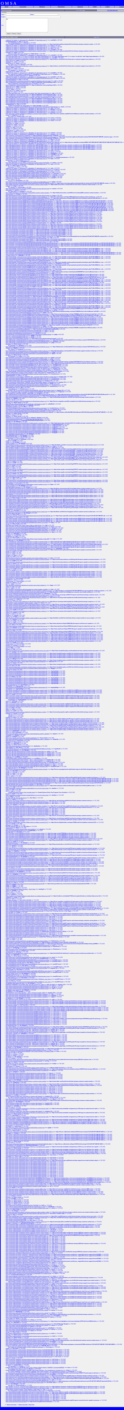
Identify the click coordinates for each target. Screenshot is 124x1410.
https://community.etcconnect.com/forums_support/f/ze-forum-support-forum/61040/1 (28, 1254)
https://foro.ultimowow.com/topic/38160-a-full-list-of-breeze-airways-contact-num (27, 212)
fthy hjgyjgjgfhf (9, 969)
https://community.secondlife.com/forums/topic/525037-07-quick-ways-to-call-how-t (27, 1373)
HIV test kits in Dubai (11, 1005)
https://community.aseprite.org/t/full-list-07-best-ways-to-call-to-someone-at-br (26, 695)
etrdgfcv (8, 841)
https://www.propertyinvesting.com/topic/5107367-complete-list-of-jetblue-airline (26, 359)
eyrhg (7, 701)
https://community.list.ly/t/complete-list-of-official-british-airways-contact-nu (25, 877)
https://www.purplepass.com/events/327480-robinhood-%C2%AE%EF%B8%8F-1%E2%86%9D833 (32, 1344)
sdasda (8, 127)
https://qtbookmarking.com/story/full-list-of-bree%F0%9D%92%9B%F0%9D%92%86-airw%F (30, 394)
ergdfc (7, 586)
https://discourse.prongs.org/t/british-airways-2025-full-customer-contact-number (27, 1191)
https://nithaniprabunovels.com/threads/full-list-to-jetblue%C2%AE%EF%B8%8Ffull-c (28, 908)
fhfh (7, 892)
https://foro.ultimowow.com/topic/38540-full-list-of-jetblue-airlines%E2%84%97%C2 (27, 172)
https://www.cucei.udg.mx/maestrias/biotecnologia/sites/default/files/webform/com (27, 431)
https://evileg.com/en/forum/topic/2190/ (16, 1220)
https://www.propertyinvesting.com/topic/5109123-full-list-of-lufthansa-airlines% (26, 259)
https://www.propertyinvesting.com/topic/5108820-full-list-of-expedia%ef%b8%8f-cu (27, 267)
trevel (7, 1187)
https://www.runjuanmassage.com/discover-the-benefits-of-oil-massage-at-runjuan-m (28, 1272)
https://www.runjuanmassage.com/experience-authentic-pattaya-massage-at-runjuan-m (28, 1324)
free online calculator (11, 900)
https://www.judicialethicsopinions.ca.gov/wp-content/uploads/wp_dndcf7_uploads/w (28, 739)
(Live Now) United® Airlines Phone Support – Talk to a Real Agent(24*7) (24, 759)
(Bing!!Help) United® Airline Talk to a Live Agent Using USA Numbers (24, 381)
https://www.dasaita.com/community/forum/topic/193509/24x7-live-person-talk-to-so (27, 964)
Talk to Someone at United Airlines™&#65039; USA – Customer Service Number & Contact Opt (31, 376)
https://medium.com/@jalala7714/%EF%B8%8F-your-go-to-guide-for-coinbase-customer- (29, 590)
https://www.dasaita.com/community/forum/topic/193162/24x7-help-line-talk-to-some (28, 972)
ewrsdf (7, 461)
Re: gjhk (10, 1385)
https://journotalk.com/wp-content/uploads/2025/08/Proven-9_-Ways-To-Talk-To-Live (28, 366)
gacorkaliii (8, 1364)
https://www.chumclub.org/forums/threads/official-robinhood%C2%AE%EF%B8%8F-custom (30, 183)
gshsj (7, 400)
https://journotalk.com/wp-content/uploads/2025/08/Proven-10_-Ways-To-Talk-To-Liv (28, 364)
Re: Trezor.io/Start (13, 439)
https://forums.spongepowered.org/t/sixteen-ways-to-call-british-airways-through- (27, 769)
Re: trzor (10, 180)
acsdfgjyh (8, 535)
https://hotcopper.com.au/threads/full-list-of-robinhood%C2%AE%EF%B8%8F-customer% (29, 263)
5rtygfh (7, 1065)
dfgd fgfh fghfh (9, 832)
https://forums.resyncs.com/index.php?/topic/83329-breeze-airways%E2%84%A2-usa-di (29, 1356)
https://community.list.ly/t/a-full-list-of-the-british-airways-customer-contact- (25, 864)
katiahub (8, 713)
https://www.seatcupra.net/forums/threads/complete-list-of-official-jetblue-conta (26, 785)
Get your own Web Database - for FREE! (62, 1408)
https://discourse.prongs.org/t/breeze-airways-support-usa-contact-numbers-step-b (27, 1152)
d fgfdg (7, 442)
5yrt (7, 791)
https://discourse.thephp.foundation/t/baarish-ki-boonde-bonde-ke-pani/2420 (25, 410)
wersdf (7, 468)
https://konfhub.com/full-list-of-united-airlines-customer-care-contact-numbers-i (26, 633)
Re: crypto (11, 116)
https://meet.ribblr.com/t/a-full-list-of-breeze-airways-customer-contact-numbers (26, 1085)
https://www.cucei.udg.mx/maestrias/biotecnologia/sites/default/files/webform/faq (27, 530)
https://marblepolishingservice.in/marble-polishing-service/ (21, 937)
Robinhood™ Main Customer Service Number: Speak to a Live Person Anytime (26, 968)
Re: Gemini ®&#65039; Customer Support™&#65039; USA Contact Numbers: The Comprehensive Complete (36, 1371)
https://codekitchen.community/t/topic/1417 (17, 98)
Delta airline (9, 190)
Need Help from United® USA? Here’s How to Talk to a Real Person (23, 525)
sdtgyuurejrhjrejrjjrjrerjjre (12, 420)
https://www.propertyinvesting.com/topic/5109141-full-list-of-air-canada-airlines (26, 247)
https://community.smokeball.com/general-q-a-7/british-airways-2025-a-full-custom (27, 1119)
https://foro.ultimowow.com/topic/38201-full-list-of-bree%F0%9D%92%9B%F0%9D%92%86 (30, 209)
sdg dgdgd (8, 1080)
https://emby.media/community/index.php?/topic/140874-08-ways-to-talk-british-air (27, 1194)
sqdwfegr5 (8, 897)
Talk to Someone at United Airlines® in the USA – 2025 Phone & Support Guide (26, 1029)
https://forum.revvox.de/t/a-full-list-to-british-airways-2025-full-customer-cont (25, 1059)
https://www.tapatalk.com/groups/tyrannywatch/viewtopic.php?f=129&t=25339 (26, 383)
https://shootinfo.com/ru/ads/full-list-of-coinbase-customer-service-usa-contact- (26, 316)
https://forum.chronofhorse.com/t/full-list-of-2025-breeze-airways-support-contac (26, 690)
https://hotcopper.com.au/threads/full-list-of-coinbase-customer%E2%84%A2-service (28, 277)
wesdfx (7, 473)
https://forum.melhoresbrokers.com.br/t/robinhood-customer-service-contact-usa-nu (27, 1340)
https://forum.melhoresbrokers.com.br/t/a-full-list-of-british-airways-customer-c (26, 1314)
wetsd (7, 465)
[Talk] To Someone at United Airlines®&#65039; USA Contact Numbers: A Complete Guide (30, 1051)
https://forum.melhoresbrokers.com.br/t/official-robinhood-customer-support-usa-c (27, 1333)
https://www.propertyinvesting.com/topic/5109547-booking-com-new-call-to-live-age (27, 188)
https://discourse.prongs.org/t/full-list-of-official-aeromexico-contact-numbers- (26, 1073)
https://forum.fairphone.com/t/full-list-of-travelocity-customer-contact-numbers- (26, 1186)
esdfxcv (8, 616)
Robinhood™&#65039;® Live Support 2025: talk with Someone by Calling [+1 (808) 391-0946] (30, 984)
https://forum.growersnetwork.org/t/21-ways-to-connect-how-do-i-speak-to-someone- (27, 1394)
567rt (7, 676)
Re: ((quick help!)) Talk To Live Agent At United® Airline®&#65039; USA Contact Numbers (32, 391)
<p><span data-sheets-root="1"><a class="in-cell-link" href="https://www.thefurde (27, 56)
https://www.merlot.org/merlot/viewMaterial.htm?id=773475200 (22, 1205)
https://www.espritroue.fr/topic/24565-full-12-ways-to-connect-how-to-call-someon (27, 631)
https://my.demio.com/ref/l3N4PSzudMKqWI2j (18, 329)
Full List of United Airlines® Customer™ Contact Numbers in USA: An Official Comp (28, 368)
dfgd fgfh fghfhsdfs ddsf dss (13, 826)
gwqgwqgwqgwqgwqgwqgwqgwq (14, 419)
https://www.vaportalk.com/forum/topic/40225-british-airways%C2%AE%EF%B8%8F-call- (29, 515)
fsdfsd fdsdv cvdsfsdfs (12, 1033)
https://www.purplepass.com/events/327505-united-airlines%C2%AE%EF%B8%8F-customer (30, 1339)
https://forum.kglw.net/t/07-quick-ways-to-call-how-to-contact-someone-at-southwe (27, 802)
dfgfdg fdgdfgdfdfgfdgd (12, 843)
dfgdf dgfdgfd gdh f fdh (12, 387)
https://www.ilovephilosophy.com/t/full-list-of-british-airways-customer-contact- (26, 653)
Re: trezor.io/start (12, 161)
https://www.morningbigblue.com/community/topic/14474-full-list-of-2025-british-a (27, 1321)
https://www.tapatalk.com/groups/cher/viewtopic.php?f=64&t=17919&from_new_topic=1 (29, 979)
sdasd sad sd (9, 60)
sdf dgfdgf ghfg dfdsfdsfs (12, 750)
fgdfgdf (7, 1348)
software (8, 186)
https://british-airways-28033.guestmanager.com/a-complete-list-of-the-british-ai (26, 499)
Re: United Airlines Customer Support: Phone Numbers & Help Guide (26, 1390)
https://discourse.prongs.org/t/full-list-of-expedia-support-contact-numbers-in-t (26, 1067)
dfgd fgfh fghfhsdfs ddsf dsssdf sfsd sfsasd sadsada (19, 784)
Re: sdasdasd (12, 70)
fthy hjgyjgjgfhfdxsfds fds (12, 965)
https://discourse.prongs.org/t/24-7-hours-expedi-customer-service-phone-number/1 (27, 1063)
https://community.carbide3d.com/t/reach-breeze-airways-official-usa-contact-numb (27, 1359)
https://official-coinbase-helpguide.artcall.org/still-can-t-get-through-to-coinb (25, 404)
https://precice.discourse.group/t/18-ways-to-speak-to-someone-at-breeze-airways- (27, 848)
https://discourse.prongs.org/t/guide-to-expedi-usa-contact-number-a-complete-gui (27, 1070)
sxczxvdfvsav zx (12, 389)
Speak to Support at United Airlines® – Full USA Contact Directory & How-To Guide (27, 446)
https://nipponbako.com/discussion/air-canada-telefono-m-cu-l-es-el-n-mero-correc (27, 788)
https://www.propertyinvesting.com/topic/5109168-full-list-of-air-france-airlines (26, 241)
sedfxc (7, 479)
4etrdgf (7, 772)
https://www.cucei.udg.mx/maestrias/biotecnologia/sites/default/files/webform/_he (27, 528)
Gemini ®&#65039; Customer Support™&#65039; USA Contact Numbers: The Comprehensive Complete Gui (34, 1370)
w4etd (7, 694)
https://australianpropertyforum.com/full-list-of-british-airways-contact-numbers (26, 397)
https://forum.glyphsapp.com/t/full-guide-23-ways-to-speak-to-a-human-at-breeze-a (27, 1028)
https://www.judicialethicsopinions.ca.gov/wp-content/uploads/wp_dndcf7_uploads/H (28, 763)
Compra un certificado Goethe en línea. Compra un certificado (22, 1345)
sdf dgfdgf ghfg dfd (11, 768)
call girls (10, 714)
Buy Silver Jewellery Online (13, 1118)
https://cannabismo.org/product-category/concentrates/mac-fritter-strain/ (24, 1382)
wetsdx (7, 642)
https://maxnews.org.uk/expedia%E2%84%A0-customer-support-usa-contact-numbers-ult (29, 548)
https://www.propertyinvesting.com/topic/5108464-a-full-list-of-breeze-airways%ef (27, 314)
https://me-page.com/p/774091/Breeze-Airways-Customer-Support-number (25, 833)
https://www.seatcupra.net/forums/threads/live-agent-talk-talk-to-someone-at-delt (27, 766)
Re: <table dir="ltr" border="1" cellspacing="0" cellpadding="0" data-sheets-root (29, 74)
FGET (7, 939)
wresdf (7, 470)
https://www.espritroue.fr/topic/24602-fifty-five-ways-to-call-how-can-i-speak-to (26, 623)
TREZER (8, 579)
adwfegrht (8, 1095)
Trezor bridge (9, 1318)
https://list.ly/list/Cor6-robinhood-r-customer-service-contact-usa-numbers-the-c (26, 953)
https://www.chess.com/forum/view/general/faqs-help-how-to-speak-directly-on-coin (27, 945)
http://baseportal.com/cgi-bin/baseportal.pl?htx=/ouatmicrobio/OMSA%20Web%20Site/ (28, 334)
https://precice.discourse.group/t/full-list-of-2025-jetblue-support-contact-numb (26, 859)
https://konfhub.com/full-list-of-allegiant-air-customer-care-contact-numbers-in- (26, 585)
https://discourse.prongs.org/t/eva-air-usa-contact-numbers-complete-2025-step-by (27, 999)
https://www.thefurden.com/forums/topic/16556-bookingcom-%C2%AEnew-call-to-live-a (28, 169)
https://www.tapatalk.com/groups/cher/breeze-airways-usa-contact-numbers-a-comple (28, 1007)
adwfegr (8, 1071)
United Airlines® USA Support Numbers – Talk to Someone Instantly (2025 (25, 992)
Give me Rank (9, 912)
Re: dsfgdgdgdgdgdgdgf (14, 43)
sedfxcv (8, 612)
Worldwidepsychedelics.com (13, 406)
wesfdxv (8, 645)
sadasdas (8, 126)
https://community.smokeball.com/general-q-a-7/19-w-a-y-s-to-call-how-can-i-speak (27, 1146)
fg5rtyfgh (8, 1052)
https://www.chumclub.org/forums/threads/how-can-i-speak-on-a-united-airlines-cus (27, 182)
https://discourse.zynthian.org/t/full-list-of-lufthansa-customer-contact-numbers (26, 113)
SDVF (7, 890)
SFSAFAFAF (9, 686)
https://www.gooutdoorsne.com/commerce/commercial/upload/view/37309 (25, 883)
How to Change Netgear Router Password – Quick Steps (20, 889)
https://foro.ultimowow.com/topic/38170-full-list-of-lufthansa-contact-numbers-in (26, 213)
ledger (7, 614)
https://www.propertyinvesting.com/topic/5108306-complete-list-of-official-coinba (27, 327)
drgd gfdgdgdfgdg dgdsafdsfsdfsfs (15, 434)
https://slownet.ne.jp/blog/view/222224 (16, 75)
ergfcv (7, 560)
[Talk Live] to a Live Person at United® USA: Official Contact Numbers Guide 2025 (27, 539)
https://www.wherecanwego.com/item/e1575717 (18, 746)
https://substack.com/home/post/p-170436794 (18, 135)
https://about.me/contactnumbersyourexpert (17, 338)
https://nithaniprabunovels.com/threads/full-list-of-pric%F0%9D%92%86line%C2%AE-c (28, 748)
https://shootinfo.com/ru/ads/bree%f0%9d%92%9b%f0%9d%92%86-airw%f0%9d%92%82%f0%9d (32, 243)
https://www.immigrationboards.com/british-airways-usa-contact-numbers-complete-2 (28, 915)
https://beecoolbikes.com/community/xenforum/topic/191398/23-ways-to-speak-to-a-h (28, 1035)
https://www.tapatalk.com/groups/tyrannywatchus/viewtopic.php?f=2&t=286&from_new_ (29, 248)
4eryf (7, 823)
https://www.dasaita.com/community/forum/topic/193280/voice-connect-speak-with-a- (28, 967)
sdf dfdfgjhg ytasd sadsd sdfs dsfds (15, 983)
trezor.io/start (9, 160)
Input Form (31, 1404)
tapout (7, 415)
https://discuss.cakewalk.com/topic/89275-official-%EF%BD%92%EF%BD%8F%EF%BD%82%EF (32, 107)
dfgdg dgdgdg (9, 747)
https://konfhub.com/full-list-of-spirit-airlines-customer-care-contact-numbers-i (26, 503)
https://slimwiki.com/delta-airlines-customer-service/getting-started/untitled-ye (26, 1341)
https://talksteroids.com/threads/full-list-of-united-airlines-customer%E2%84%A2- (27, 273)
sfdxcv (7, 619)
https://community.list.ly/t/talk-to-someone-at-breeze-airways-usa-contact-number (27, 862)
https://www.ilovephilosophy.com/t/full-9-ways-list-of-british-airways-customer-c (26, 725)
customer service (10, 255)
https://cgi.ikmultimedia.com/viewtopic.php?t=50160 (19, 229)
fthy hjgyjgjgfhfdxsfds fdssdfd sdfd (15, 962)
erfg (7, 588)
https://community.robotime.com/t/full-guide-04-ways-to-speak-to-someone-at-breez (27, 559)
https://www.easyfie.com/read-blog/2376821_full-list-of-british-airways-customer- (27, 455)
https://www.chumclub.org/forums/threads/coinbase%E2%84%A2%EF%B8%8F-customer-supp (31, 137)
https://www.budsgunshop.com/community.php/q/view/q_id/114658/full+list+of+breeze (28, 1178)
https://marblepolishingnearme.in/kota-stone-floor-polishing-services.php (24, 911)
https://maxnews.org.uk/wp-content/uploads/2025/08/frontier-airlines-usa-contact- (27, 522)
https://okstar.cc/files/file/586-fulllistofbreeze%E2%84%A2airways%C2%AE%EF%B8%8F (29, 412)
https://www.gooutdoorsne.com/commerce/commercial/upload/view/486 (24, 1309)
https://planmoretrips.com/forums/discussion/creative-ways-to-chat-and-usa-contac (27, 960)
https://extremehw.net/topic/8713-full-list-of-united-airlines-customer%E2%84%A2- (27, 353)
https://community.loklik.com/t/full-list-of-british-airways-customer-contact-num (26, 1221)
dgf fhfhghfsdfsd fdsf (11, 1025)
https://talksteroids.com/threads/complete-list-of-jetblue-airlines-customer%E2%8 (27, 360)
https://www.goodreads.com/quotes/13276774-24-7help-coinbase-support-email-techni (28, 1257)
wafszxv (8, 569)
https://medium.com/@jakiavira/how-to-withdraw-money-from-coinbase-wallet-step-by (28, 544)
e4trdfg (7, 659)
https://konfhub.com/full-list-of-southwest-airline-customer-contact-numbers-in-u (26, 577)
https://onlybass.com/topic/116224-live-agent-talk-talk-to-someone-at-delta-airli (26, 386)
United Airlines (9, 483)
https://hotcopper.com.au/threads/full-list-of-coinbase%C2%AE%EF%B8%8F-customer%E (29, 236)
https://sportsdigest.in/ (12, 684)
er (6, 796)
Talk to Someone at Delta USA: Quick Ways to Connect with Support (24, 1096)
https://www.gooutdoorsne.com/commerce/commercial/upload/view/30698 (25, 943)
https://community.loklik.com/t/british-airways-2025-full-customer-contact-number (27, 1251)
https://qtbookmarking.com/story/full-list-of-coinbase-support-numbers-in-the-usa (27, 351)
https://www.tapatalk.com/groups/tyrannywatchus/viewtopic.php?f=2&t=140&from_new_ (29, 306)
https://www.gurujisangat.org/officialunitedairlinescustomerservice (23, 312)
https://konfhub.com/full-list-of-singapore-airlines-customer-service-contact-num (26, 511)
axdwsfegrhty (9, 1066)
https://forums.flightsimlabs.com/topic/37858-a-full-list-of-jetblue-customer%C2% (27, 822)
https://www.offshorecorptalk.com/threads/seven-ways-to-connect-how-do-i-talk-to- (27, 1392)
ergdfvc (8, 804)
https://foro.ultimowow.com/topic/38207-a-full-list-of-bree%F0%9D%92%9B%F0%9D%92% (29, 203)
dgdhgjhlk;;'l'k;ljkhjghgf (11, 1223)
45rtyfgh (8, 821)
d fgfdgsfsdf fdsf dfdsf (11, 436)
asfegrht (8, 947)
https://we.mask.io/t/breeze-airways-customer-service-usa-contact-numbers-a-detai (27, 1212)
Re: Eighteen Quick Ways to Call (17, 1369)
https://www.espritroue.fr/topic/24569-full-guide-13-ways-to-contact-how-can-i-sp (26, 626)
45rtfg (7, 652)
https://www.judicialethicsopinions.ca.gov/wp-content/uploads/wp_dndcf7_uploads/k (27, 733)
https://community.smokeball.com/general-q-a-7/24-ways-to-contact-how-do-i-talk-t (27, 1108)
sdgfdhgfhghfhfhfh (10, 375)
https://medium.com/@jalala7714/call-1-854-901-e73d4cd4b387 (22, 942)
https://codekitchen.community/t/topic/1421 (17, 94)
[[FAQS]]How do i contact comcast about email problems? (21, 829)
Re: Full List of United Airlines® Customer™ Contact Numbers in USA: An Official (29, 370)
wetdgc (7, 774)
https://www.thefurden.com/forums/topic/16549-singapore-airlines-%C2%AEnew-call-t (28, 173)
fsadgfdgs (8, 851)
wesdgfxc (8, 1062)
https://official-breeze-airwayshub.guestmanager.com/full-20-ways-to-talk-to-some (27, 490)
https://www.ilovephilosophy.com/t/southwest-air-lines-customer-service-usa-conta (27, 650)
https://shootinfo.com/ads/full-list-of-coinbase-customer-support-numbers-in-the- (26, 357)
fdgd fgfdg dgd (9, 540)
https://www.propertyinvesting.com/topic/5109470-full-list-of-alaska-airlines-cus (26, 199)
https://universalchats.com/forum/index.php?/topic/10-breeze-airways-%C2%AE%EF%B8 (29, 1349)
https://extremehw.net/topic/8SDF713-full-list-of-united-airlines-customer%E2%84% (27, 352)
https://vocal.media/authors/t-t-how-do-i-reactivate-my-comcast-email (24, 1061)
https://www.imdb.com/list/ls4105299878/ (16, 1320)
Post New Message (112, 10)
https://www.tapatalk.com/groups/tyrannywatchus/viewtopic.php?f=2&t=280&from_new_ (29, 269)
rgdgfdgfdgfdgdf (10, 104)
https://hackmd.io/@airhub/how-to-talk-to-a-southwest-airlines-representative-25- (27, 668)
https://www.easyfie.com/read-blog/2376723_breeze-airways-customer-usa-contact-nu (28, 457)
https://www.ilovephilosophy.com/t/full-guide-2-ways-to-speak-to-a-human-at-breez (27, 723)
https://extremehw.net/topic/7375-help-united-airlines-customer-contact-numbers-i (27, 374)
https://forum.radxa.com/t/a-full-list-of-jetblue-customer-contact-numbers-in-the (26, 1185)
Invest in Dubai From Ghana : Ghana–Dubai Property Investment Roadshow (26, 661)
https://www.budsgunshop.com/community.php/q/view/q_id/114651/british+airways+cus (28, 1182)
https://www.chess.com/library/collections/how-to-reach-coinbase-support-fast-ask (27, 1262)
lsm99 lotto (9, 757)
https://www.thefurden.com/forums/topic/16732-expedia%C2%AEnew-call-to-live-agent (28, 81)
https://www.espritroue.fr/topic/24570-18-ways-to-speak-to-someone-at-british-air (27, 629)
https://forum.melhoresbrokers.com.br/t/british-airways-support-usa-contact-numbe (27, 1280)
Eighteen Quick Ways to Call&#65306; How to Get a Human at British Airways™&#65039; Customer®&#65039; (35, 1367)
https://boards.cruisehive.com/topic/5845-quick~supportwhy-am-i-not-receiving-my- (30, 1281)
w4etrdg (8, 669)
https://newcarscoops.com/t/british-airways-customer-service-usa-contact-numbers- (27, 1377)
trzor (7, 179)
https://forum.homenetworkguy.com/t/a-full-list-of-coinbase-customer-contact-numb (27, 424)
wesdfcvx (8, 615)
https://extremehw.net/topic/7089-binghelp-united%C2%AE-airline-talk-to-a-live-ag (27, 378)
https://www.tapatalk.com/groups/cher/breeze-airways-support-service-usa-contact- (27, 1001)
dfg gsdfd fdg (9, 1101)
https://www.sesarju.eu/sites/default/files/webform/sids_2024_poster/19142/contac (27, 1266)
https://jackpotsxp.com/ (12, 950)
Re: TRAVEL (11, 349)
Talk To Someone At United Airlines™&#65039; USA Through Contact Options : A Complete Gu (31, 382)
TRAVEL (8, 348)
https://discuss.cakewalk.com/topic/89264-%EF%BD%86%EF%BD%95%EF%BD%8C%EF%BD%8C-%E (34, 142)
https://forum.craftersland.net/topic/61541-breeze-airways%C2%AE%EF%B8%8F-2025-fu (29, 1131)
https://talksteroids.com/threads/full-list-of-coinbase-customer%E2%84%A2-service (28, 340)
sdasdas (8, 92)
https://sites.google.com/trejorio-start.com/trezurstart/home (21, 738)
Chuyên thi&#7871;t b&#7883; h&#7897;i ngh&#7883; (20, 393)
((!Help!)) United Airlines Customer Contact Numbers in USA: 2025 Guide (25, 372)
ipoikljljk (8, 1215)
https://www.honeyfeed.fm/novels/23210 (16, 1401)
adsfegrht (8, 825)
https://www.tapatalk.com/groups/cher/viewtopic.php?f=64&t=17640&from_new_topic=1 (29, 982)
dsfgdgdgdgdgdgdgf (11, 41)
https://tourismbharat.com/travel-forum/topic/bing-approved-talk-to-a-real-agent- (26, 408)
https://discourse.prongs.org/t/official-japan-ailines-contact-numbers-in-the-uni (26, 1050)
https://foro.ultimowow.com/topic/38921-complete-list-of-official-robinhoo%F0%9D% (27, 162)
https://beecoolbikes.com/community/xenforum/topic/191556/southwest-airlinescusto (28, 1012)
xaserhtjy (8, 555)
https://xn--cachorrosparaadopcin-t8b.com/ (17, 336)
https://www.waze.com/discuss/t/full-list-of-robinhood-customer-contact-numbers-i (27, 941)
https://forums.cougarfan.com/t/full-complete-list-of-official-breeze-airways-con (26, 401)
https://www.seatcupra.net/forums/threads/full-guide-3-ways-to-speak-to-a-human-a (27, 777)
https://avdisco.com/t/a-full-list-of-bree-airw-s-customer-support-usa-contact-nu (26, 59)
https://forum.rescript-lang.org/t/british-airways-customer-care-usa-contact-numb (27, 819)
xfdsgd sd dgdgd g (10, 443)
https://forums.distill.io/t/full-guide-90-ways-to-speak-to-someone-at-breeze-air (26, 718)
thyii (7, 894)
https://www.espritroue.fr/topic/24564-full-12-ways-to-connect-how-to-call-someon (27, 635)
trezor (7, 732)
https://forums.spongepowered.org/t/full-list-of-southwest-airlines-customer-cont (26, 838)
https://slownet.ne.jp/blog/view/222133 (16, 261)
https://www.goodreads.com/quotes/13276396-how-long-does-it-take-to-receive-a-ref (27, 1276)
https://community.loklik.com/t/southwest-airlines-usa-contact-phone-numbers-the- (27, 1236)
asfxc (7, 570)
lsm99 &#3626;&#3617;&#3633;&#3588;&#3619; (18, 758)
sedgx (7, 789)
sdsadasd (8, 122)
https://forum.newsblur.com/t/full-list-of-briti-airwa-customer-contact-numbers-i (26, 902)
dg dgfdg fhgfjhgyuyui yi (12, 977)
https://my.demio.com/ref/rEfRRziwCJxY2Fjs (17, 286)
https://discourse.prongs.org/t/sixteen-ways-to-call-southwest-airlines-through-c (26, 1155)
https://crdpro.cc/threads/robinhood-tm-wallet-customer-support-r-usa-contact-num (27, 1299)
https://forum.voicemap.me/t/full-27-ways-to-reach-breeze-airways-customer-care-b (27, 594)
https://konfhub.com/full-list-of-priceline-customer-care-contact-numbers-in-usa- (26, 558)
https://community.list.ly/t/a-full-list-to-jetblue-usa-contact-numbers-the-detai (25, 878)
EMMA (7, 885)
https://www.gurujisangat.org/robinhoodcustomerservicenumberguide (23, 330)
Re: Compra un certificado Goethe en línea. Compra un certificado (25, 1347)
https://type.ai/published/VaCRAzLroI (15, 830)
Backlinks (8, 344)
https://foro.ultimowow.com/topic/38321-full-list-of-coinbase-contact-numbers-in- (26, 197)
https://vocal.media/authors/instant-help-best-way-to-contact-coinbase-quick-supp (27, 1208)
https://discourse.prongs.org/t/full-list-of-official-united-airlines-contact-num (25, 1127)
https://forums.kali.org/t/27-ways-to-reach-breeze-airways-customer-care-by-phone (27, 913)
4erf (7, 584)
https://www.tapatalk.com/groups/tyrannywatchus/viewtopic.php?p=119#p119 (26, 325)
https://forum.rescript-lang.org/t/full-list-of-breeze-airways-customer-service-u (26, 800)
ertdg (7, 466)
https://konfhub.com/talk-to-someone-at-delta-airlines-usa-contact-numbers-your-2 (27, 445)
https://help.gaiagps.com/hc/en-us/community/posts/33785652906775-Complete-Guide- (28, 1273)
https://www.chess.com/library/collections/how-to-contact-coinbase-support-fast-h (27, 1253)
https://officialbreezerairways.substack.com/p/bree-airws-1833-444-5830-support (27, 145)
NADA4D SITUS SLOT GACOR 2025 (15, 405)
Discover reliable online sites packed (18, 53)
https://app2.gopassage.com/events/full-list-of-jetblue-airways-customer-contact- (27, 423)
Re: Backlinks (12, 345)
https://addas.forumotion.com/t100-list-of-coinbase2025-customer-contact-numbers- (27, 192)
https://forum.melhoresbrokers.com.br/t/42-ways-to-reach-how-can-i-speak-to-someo (28, 1291)
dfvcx (7, 624)
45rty (7, 702)
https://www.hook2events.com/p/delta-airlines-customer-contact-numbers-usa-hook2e (28, 1315)
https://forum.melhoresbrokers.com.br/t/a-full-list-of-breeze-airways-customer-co (27, 1277)
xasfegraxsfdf (9, 952)
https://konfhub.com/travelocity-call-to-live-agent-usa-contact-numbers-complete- (27, 589)
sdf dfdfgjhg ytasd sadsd (12, 990)
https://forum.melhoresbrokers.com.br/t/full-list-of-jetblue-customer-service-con (26, 1228)
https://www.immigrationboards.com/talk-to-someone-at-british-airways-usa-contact (27, 924)
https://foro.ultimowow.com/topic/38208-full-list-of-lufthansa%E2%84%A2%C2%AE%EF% (29, 201)
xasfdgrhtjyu (9, 536)
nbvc (7, 1195)
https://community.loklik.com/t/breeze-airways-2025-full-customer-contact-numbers (27, 1232)
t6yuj (7, 708)
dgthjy (7, 731)
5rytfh (7, 665)
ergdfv (7, 799)
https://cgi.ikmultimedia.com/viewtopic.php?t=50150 (19, 233)
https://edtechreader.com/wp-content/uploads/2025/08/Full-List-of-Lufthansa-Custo (27, 271)
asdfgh (7, 874)
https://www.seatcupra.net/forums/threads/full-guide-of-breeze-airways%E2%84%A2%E (29, 783)
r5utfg (7, 709)
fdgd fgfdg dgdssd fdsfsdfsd (13, 487)
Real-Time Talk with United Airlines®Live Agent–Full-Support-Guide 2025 (25, 751)
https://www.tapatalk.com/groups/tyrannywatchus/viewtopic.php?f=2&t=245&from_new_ (29, 280)
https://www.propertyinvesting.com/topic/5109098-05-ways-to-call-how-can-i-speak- (27, 266)
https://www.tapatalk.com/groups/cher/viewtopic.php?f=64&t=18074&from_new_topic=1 (29, 971)
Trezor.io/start (9, 194)
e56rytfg (8, 1054)
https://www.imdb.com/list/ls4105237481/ (16, 1330)
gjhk (7, 1384)
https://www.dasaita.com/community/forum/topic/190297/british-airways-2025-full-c (27, 1069)
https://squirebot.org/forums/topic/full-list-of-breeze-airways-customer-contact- (26, 44)
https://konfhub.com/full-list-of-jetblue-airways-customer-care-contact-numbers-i (26, 596)
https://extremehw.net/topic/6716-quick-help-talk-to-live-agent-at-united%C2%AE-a (27, 385)
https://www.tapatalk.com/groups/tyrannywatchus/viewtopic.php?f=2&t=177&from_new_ (29, 297)
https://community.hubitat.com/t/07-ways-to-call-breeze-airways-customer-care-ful (27, 1375)
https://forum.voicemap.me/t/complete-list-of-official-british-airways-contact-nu (26, 597)
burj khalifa (8, 1126)
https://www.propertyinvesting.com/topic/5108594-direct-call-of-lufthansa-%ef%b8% (27, 308)
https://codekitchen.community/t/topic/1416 (17, 101)
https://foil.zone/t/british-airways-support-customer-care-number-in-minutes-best (26, 1217)
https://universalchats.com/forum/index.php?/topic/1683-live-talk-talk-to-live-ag (26, 1213)
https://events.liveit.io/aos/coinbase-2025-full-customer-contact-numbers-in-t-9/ (26, 853)
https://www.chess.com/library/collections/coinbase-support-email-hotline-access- (27, 1264)
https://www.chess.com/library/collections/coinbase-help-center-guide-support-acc (27, 1279)
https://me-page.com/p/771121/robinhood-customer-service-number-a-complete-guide (28, 946)
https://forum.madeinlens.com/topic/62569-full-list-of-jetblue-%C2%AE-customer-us (27, 1122)
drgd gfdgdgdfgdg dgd (11, 435)
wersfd (7, 552)
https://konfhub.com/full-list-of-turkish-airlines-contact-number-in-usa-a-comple (26, 618)
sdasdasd (8, 52)
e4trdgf (7, 582)
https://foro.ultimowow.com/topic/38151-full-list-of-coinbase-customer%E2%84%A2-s (28, 198)
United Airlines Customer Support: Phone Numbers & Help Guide (23, 1389)
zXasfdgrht (8, 735)
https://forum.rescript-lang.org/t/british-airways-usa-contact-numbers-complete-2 (26, 806)
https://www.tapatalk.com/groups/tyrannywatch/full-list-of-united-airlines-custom (26, 371)
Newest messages (11, 1404)
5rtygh (7, 793)
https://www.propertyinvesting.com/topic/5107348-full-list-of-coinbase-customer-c (27, 361)
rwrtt (7, 1275)
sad (7, 67)
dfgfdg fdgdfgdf (10, 871)
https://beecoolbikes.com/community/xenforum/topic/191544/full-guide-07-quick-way (28, 1018)
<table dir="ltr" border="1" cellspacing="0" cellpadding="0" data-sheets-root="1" (26, 40)
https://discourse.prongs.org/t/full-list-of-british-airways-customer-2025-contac (26, 1183)
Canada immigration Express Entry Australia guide (21, 792)
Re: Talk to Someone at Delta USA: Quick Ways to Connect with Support (27, 1097)
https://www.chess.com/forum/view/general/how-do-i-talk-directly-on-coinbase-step (27, 957)
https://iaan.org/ (10, 740)
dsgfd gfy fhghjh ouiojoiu (12, 973)
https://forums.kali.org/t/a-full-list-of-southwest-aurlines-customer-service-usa (26, 916)
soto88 (7, 440)
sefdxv (7, 627)
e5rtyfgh (8, 1055)
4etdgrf (7, 630)
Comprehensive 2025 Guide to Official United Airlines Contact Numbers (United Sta (27, 409)
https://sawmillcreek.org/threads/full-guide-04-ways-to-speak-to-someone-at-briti (26, 541)
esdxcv (8, 787)
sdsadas (8, 128)
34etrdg (8, 649)
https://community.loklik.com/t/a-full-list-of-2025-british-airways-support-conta (26, 1225)
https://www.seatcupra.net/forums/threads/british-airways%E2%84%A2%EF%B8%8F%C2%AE (31, 778)
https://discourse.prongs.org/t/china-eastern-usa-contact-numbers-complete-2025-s (27, 1099)
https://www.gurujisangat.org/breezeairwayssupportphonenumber (22, 395)
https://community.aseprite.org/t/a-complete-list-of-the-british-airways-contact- (26, 697)
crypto (7, 115)
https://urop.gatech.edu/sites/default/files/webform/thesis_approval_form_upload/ (27, 1269)
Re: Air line (11, 167)
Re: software (11, 187)
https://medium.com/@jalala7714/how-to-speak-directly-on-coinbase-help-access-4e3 (28, 896)
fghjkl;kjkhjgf (9, 1311)
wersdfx (8, 563)
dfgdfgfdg (8, 421)
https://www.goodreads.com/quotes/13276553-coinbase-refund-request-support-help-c (28, 1268)
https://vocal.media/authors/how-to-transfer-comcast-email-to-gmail (23, 593)
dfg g (7, 1210)
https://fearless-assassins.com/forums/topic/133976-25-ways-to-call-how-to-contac (27, 1386)
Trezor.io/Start (10, 438)
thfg (7, 648)
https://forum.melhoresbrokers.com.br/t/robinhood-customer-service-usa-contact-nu (27, 1336)
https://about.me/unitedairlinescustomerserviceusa (19, 333)
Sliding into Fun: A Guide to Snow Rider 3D (17, 417)
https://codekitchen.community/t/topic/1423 (17, 82)
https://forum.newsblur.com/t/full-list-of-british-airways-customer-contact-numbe (26, 909)
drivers (7, 600)
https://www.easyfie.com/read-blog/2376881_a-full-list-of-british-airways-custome (27, 453)
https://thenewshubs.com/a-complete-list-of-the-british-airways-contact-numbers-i (27, 849)
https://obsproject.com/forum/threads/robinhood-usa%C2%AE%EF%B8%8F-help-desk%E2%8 (30, 1381)
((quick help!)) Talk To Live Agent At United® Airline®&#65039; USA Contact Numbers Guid (30, 390)
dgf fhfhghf (8, 1047)
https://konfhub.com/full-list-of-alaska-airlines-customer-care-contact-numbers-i (26, 641)
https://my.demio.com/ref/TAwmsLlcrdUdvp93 (18, 296)
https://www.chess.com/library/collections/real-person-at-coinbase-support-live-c (27, 1260)
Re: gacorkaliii (12, 1366)
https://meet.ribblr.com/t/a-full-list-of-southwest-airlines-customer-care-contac (26, 1074)
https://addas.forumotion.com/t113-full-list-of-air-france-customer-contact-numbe (27, 184)
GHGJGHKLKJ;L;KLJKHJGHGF (14, 1145)
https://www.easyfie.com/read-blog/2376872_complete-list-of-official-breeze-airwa (27, 450)
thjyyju (7, 1115)
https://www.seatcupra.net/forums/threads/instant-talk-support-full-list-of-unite (26, 762)
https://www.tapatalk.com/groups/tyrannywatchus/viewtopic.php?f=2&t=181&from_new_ (29, 291)
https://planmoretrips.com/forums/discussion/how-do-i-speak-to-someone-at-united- (27, 961)
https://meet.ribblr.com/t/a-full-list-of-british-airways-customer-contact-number (26, 1081)
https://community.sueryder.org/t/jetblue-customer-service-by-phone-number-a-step (27, 1153)
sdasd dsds (9, 123)
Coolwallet (8, 1133)
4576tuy (8, 710)
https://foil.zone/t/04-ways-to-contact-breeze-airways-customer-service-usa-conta (27, 1216)
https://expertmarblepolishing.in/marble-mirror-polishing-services (22, 931)
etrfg (7, 1058)
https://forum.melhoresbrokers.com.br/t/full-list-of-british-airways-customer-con (26, 1292)
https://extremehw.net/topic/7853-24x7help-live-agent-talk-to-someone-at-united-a (27, 367)
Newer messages (23, 1404)
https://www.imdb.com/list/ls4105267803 (16, 1326)
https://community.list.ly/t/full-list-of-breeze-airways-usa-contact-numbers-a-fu (26, 872)
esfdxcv (8, 620)
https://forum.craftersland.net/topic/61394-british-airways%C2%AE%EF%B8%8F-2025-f (29, 1144)
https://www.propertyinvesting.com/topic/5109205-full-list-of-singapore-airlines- (26, 222)
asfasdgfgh (9, 1156)
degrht (7, 736)
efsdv (7, 554)
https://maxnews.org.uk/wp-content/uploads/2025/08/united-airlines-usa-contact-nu (27, 532)
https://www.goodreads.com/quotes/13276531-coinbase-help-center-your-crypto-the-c (28, 1265)
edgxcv (8, 609)
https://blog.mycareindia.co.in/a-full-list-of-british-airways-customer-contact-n (26, 840)
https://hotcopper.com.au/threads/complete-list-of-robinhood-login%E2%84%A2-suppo (28, 301)
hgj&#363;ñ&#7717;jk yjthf (13, 975)
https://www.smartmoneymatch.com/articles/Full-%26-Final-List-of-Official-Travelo (27, 986)
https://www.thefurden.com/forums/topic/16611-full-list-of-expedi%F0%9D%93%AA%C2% (29, 78)
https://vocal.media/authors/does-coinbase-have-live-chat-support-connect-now (26, 1317)
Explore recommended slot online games (19, 105)
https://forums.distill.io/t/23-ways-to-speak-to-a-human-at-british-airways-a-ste (26, 720)
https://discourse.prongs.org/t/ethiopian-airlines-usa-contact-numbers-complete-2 (27, 994)
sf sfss (7, 770)
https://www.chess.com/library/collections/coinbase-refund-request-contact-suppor (27, 1270)
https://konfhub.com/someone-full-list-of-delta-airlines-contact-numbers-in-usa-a (26, 484)
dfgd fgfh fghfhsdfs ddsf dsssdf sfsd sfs (16, 798)
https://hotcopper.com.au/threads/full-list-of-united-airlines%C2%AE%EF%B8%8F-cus (28, 304)
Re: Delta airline (12, 191)
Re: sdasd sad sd (13, 64)
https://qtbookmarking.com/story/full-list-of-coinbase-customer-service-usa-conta (27, 363)
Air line (7, 165)
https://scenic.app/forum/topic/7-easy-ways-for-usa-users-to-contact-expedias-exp (27, 1379)
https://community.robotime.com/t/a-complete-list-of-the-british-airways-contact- (26, 571)
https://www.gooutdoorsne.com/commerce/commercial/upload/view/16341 (25, 1048)
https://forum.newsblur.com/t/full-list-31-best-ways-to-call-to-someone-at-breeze (26, 901)
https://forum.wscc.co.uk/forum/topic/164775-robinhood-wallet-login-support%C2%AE (28, 1378)
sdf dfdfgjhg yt (9, 991)
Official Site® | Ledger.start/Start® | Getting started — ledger (22, 603)
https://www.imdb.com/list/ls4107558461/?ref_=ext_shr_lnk (21, 958)
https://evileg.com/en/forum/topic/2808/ (16, 1219)
